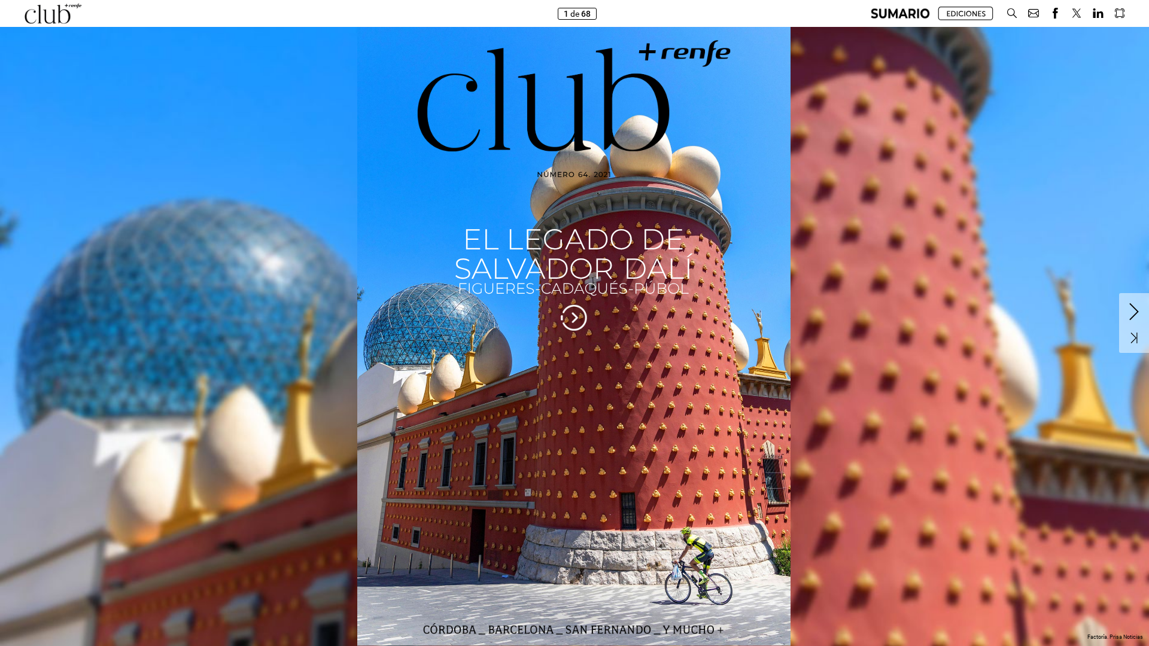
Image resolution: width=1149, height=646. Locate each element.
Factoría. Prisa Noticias (1115, 637)
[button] (900, 13)
